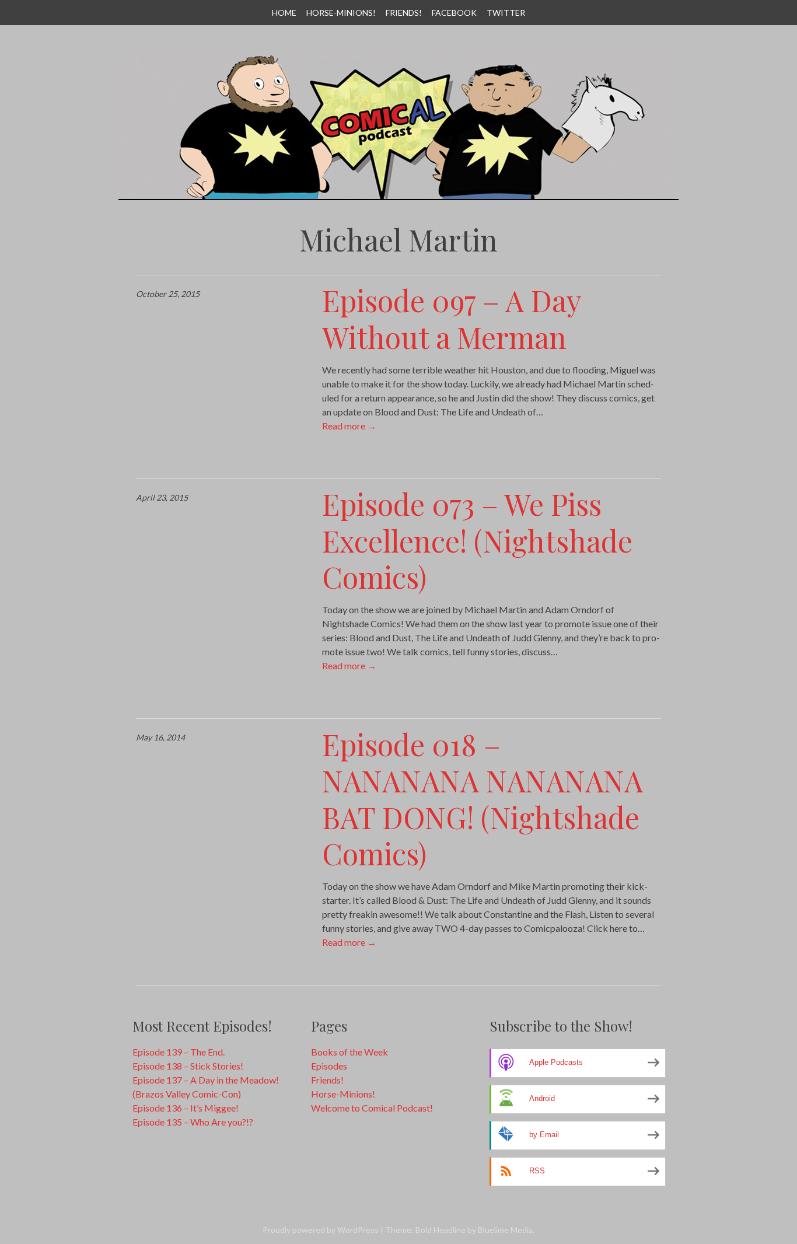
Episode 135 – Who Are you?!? (192, 1121)
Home (284, 13)
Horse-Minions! (341, 13)
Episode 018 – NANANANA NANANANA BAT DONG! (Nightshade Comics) (482, 799)
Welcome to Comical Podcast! (372, 1107)
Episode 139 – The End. (178, 1051)
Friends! (404, 13)
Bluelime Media (505, 1230)
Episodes (329, 1065)
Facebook (454, 13)
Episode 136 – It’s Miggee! (185, 1107)
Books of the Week (349, 1051)
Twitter (506, 13)
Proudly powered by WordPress (321, 1230)
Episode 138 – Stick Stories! (187, 1065)
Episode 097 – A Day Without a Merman (451, 319)
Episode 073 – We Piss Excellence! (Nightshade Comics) (477, 540)
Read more (349, 425)
